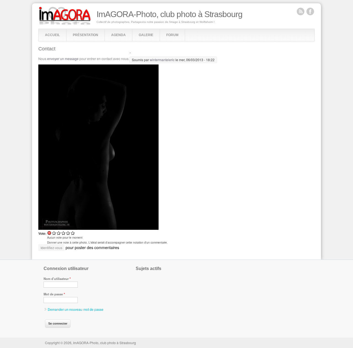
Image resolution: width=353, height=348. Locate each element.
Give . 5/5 (73, 233)
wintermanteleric (162, 59)
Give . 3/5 (63, 233)
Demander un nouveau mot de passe (75, 309)
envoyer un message (63, 58)
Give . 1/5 (54, 233)
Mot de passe (54, 294)
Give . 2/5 (59, 233)
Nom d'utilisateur (57, 278)
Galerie (146, 35)
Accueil (52, 35)
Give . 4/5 (68, 233)
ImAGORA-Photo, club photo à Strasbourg (169, 14)
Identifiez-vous (51, 247)
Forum (172, 35)
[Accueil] (65, 23)
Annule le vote (49, 233)
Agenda (118, 35)
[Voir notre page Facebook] (310, 11)
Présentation (85, 35)
